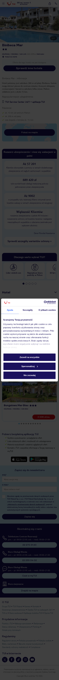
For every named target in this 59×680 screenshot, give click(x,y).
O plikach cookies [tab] (47, 310)
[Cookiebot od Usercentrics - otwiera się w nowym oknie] (44, 302)
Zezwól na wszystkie (29, 357)
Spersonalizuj (28, 366)
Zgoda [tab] (10, 310)
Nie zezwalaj (30, 375)
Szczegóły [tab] (28, 310)
